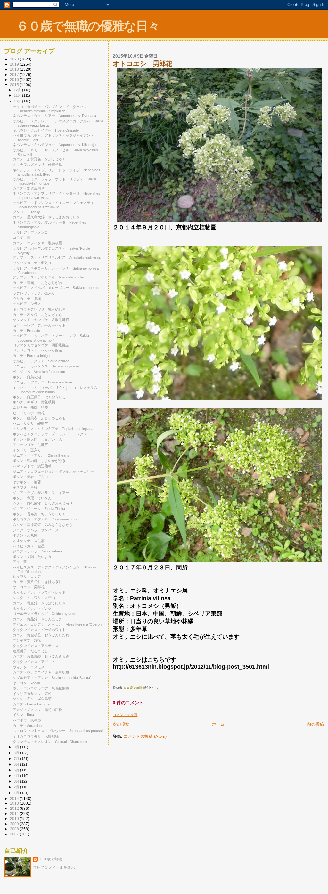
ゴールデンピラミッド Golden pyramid (44, 614)
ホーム (218, 724)
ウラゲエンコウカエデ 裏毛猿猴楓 (41, 688)
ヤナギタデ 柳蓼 (27, 482)
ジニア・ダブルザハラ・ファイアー (41, 493)
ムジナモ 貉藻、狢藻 (30, 407)
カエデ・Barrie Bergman (32, 704)
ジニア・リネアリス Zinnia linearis (41, 455)
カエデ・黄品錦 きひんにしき (37, 619)
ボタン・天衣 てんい (30, 477)
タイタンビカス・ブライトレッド (39, 592)
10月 (18, 101)
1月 (17, 793)
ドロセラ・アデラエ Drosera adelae (42, 382)
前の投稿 (315, 724)
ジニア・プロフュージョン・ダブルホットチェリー (53, 471)
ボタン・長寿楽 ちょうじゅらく (39, 514)
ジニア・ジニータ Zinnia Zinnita (39, 509)
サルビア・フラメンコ (30, 232)
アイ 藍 (20, 562)
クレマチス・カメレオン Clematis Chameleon (50, 742)
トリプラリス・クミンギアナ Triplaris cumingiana (53, 429)
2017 (15, 74)
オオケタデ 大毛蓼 (29, 541)
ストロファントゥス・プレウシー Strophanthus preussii (58, 731)
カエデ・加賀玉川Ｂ (29, 188)
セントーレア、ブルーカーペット (39, 325)
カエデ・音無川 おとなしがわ (37, 283)
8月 (17, 753)
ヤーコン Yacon (26, 683)
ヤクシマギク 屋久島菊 (32, 699)
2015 (15, 85)
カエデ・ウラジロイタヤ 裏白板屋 (41, 672)
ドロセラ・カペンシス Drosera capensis (46, 366)
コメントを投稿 (125, 715)
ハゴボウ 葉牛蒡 (27, 720)
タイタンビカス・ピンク (32, 608)
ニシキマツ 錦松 (27, 640)
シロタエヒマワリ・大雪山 (34, 598)
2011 (15, 813)
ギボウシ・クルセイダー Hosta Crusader (46, 130)
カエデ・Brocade (26, 331)
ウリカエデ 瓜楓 (27, 299)
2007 (15, 834)
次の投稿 (121, 724)
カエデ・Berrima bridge (31, 356)
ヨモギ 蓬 (21, 237)
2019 (15, 64)
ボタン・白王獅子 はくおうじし (39, 397)
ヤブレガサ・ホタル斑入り (34, 293)
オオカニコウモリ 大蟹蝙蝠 (36, 736)
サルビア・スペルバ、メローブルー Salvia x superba (56, 288)
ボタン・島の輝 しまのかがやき (39, 461)
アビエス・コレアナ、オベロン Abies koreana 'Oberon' (57, 624)
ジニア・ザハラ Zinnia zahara (37, 551)
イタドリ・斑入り (27, 450)
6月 (17, 764)
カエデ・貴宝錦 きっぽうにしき (39, 603)
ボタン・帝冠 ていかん (32, 498)
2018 (15, 69)
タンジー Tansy (26, 212)
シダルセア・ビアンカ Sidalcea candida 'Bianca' (52, 678)
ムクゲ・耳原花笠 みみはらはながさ (43, 525)
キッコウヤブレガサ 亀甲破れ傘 (39, 309)
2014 (15, 798)
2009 (15, 824)
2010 (15, 819)
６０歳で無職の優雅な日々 (88, 26)
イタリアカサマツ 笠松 (32, 694)
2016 (15, 79)
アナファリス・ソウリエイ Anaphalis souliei (48, 277)
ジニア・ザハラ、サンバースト (37, 530)
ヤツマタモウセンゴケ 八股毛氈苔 (41, 320)
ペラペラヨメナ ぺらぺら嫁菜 (37, 350)
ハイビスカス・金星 (29, 546)
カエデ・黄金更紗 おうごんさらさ (41, 656)
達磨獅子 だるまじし (30, 651)
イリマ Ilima (23, 715)
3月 (17, 781)
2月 (17, 787)
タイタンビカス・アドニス (34, 662)
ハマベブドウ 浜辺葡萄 (32, 466)
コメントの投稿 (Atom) (145, 736)
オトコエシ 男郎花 (29, 587)
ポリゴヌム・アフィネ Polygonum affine (45, 519)
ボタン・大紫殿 (25, 535)
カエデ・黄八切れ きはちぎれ (37, 582)
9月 (17, 747)
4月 (17, 775)
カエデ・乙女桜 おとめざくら (37, 315)
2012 (15, 808)
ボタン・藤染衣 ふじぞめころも (39, 418)
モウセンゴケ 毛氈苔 (30, 445)
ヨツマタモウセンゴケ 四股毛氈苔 (41, 345)
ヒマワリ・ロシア (27, 576)
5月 (17, 770)
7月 (17, 759)
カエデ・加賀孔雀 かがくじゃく (39, 159)
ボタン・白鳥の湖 (27, 377)
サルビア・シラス (27, 304)
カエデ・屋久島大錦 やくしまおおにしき (46, 217)
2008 (15, 829)
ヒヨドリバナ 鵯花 (29, 413)
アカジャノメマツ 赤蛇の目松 (37, 710)
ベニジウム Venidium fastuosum (39, 372)
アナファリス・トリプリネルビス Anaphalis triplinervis (57, 257)
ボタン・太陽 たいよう (32, 557)
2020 (15, 59)
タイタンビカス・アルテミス (36, 646)
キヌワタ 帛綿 (25, 487)
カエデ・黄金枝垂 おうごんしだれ (41, 635)
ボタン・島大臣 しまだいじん (37, 439)
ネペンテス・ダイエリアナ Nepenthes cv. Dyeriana (54, 115)
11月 (18, 95)
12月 (18, 90)
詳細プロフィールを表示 (54, 867)
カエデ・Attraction (27, 726)
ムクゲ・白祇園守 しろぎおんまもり (43, 503)
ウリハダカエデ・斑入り (32, 263)
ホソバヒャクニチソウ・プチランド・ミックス (50, 434)
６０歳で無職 (50, 859)
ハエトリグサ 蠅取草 (30, 423)
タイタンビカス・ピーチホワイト (39, 630)
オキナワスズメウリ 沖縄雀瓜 (37, 164)
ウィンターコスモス (30, 667)
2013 (15, 803)
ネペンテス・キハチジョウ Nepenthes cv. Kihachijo (54, 145)
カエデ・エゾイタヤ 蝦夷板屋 (37, 243)
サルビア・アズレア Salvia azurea (41, 361)
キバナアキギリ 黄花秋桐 (34, 402)
